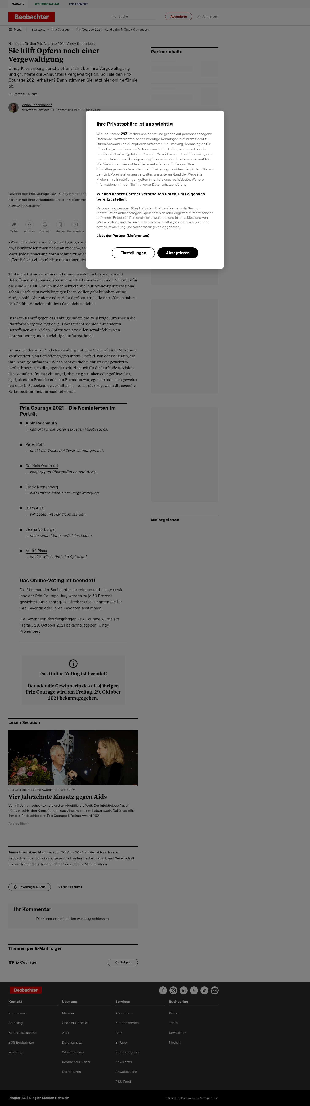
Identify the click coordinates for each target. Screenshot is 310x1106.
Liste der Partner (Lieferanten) (123, 236)
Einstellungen (133, 253)
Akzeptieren (178, 253)
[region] (155, 189)
